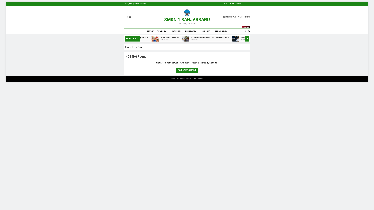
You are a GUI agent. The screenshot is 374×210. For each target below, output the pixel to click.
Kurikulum (176, 31)
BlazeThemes (198, 78)
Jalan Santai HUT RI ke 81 (232, 4)
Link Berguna (190, 31)
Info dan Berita (221, 31)
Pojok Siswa (205, 31)
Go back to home (187, 70)
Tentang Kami (162, 31)
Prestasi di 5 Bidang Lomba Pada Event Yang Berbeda (199, 37)
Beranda (150, 31)
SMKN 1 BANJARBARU (187, 19)
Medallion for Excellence (239, 37)
